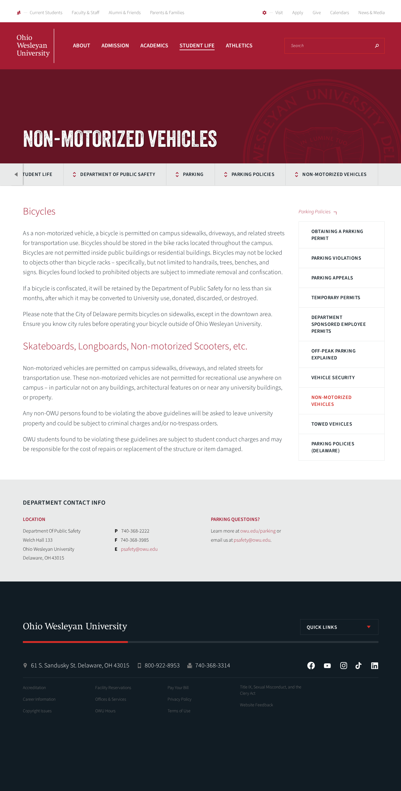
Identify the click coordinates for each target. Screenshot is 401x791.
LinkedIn (374, 665)
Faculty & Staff (85, 12)
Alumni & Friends (125, 12)
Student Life (197, 46)
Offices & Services (110, 699)
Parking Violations (336, 258)
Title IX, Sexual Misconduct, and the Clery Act (270, 690)
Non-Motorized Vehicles (334, 174)
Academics (154, 46)
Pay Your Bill (178, 688)
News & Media (371, 12)
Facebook (311, 665)
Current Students (46, 12)
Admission (115, 46)
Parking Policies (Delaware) (333, 447)
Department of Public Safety (117, 174)
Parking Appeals (332, 277)
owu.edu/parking (258, 531)
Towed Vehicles (331, 424)
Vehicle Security (333, 377)
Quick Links (322, 627)
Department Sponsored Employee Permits (338, 324)
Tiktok (358, 665)
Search (377, 46)
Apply (297, 12)
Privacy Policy (179, 699)
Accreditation (34, 688)
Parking (193, 174)
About (81, 46)
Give (317, 12)
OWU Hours (105, 711)
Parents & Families (167, 12)
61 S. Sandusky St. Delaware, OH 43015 (80, 665)
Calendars (339, 12)
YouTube (327, 665)
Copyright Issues (37, 711)
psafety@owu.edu (139, 549)
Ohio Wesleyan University (35, 52)
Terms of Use (179, 711)
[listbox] (339, 627)
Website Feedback (256, 705)
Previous (16, 174)
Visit (279, 12)
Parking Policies (253, 174)
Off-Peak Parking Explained (333, 354)
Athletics (239, 46)
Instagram (343, 665)
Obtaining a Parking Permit (337, 235)
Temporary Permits (336, 297)
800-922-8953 (162, 665)
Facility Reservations (113, 688)
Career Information (39, 699)
